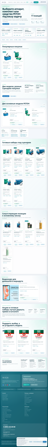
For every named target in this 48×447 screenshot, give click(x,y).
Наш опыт (26, 404)
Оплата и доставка (5, 408)
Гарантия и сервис (4, 419)
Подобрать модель (34, 384)
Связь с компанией (27, 410)
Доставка (3, 418)
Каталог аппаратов (5, 394)
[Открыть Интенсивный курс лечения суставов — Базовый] (29, 151)
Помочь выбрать (13, 96)
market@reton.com (5, 435)
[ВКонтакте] (3, 385)
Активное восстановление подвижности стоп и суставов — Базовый (14, 134)
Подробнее (9, 77)
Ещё (27, 2)
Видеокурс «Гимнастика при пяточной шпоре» (27, 287)
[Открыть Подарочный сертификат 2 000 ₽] (24, 335)
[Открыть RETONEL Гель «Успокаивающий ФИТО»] (7, 251)
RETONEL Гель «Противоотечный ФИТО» (40, 232)
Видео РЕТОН (26, 414)
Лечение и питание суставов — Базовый (5, 134)
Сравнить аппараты (42, 106)
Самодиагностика (10, 2)
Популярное (3, 39)
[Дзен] (5, 385)
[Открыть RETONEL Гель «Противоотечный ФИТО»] (41, 225)
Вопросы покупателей (28, 397)
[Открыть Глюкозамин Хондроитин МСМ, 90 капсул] (18, 225)
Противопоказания (27, 402)
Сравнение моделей (5, 398)
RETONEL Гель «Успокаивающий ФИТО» (7, 259)
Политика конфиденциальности (6, 415)
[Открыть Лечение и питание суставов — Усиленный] (18, 182)
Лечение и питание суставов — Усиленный (5, 136)
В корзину (5, 77)
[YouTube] (7, 385)
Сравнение (14, 2)
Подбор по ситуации (5, 399)
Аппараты (7, 39)
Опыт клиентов (27, 415)
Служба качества (4, 413)
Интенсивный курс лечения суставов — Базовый (23, 134)
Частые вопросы (27, 398)
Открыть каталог (26, 384)
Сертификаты (24, 39)
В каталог (36, 2)
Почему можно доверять (28, 409)
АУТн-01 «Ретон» (34, 110)
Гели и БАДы (15, 39)
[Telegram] (9, 385)
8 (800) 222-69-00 (42, 2)
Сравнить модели (6, 96)
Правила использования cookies (6, 414)
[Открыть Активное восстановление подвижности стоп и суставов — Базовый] (7, 151)
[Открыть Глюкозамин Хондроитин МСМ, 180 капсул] (7, 225)
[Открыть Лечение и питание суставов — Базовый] (7, 182)
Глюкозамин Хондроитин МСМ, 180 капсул (7, 232)
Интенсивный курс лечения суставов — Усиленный (23, 136)
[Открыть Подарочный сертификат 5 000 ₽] (39, 335)
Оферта (3, 420)
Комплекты (11, 39)
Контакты (26, 413)
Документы (18, 2)
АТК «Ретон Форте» (13, 110)
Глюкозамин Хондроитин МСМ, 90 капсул (18, 232)
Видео (25, 403)
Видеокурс (20, 39)
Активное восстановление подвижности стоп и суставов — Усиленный (14, 136)
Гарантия (22, 2)
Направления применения (28, 399)
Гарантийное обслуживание (6, 409)
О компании (26, 408)
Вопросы (25, 2)
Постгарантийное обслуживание (6, 410)
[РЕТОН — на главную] (4, 2)
